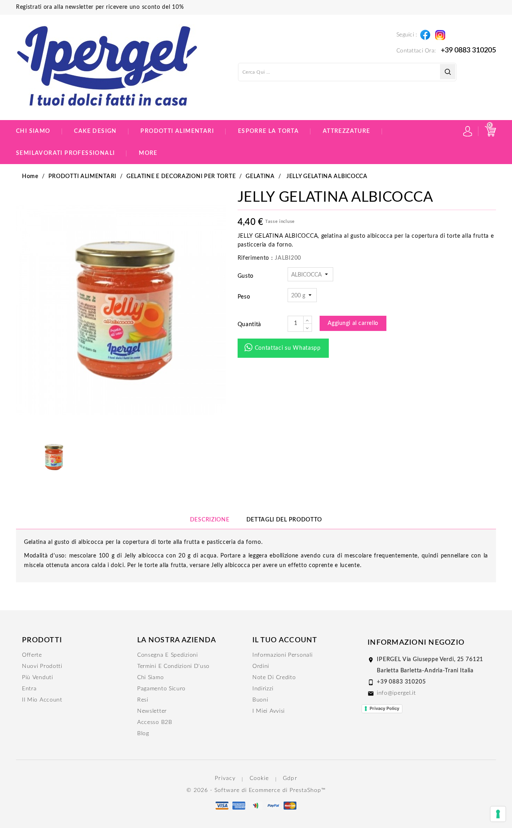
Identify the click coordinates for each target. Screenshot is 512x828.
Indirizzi (262, 689)
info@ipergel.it (396, 693)
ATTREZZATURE (346, 131)
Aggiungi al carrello (353, 323)
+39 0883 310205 (468, 50)
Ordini (260, 666)
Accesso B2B (154, 722)
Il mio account (42, 700)
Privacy (225, 778)
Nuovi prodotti (42, 666)
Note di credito (274, 677)
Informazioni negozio (416, 642)
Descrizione (210, 520)
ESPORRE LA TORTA (268, 131)
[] (447, 71)
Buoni (260, 700)
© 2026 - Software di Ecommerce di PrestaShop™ (256, 790)
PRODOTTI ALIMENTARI (177, 131)
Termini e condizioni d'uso (173, 666)
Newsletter (152, 711)
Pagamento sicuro (161, 689)
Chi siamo (33, 131)
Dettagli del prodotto (284, 520)
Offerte (32, 655)
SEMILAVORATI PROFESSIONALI (65, 153)
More (148, 153)
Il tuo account (285, 640)
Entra (29, 689)
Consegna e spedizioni (167, 655)
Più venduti (37, 677)
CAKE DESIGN (95, 131)
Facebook (424, 33)
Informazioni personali (282, 655)
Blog (143, 733)
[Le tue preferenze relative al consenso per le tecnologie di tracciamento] (498, 814)
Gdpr (290, 778)
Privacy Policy (384, 708)
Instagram (440, 32)
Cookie (259, 778)
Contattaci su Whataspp (288, 348)
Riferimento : (255, 258)
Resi (142, 700)
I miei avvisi (268, 711)
